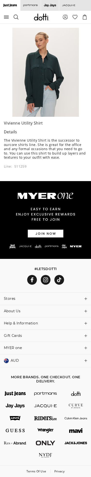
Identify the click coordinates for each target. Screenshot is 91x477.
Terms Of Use (36, 471)
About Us (12, 311)
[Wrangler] (45, 430)
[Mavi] (76, 430)
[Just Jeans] (15, 393)
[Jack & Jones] (76, 443)
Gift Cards (13, 335)
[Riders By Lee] (45, 418)
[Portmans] (30, 5)
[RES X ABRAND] (15, 443)
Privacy (59, 471)
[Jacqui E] (68, 5)
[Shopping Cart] (84, 17)
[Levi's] (15, 418)
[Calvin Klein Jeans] (76, 418)
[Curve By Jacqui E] (76, 406)
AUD (15, 360)
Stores (9, 298)
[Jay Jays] (50, 5)
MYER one (13, 348)
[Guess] (15, 430)
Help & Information (21, 323)
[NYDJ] (45, 455)
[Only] (45, 443)
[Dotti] (76, 393)
